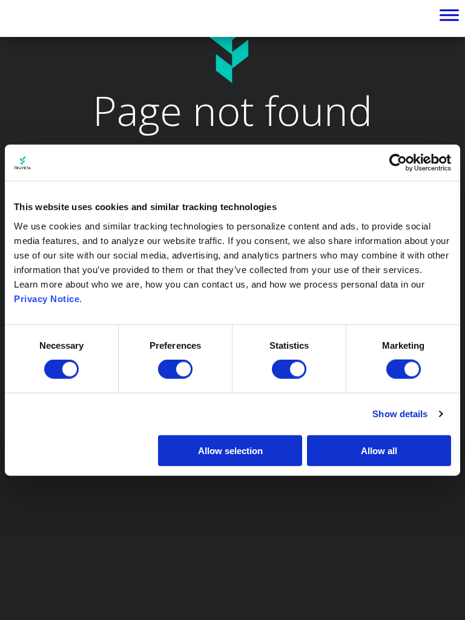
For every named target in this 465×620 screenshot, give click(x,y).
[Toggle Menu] (449, 15)
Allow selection (230, 450)
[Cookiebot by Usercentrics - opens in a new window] (398, 163)
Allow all (379, 450)
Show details (399, 414)
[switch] (175, 369)
